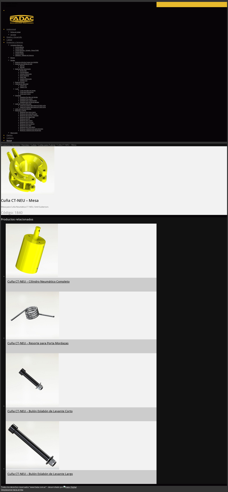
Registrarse (11, 6)
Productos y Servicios (10, 145)
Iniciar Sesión (12, 3)
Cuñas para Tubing (46, 145)
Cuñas (33, 145)
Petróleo (25, 145)
